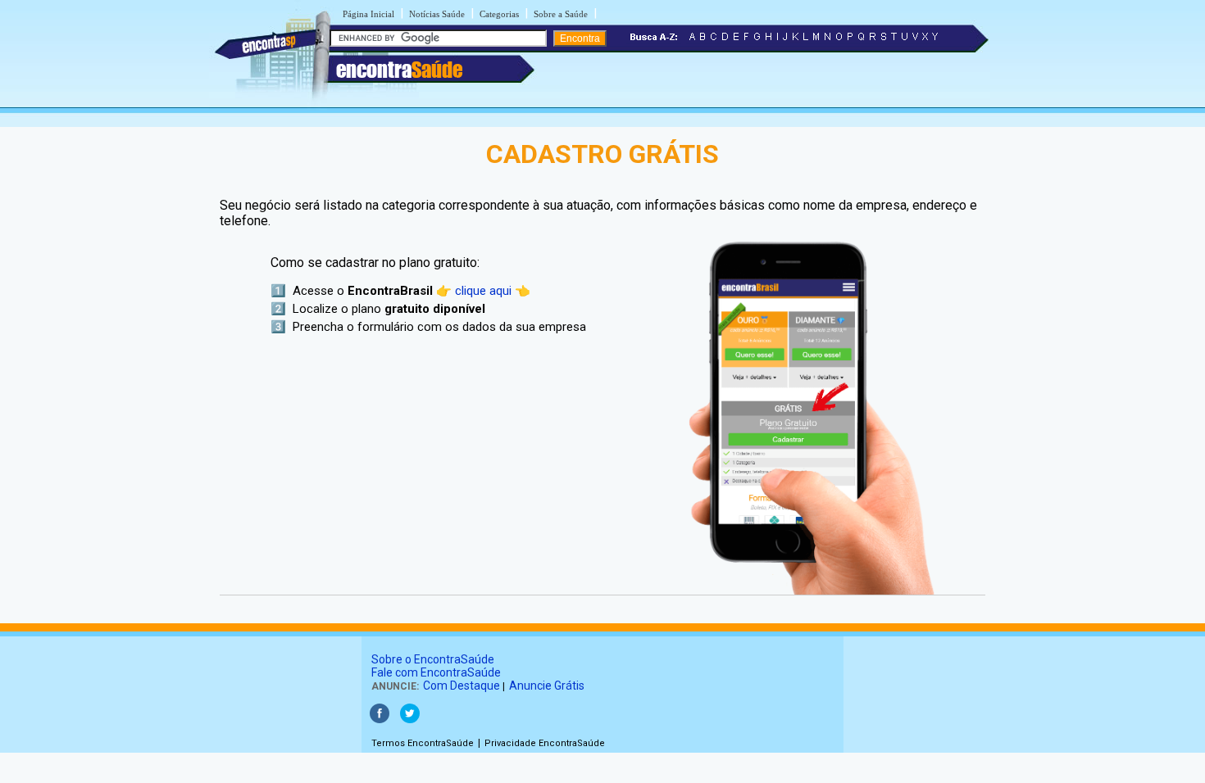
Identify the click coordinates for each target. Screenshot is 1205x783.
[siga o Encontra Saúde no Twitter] (410, 720)
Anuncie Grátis (546, 685)
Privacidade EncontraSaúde (544, 743)
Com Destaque (461, 685)
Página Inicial (368, 14)
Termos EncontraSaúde (422, 743)
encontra (399, 70)
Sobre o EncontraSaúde (432, 659)
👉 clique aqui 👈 (483, 290)
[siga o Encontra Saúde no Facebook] (379, 720)
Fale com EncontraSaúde (436, 672)
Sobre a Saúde (561, 14)
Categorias (499, 14)
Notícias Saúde (437, 14)
